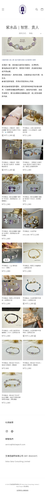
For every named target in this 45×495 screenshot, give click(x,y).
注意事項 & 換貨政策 (22, 490)
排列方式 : (23, 33)
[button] (3, 9)
